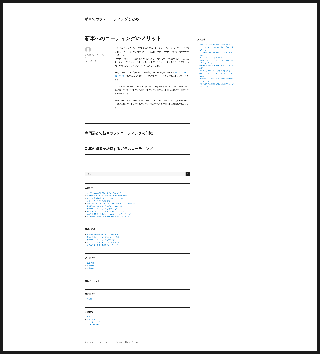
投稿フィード (92, 319)
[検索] (188, 174)
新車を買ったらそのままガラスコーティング (103, 234)
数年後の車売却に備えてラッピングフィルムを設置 (105, 206)
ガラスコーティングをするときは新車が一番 (103, 242)
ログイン (90, 317)
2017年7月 (91, 268)
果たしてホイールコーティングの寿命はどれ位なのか (106, 211)
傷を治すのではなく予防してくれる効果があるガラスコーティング (111, 203)
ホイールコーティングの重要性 (98, 201)
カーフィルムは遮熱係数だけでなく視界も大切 (104, 193)
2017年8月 (91, 266)
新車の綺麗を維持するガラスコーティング (102, 245)
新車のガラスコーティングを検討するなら (102, 209)
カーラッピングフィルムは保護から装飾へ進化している (107, 196)
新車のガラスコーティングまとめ (112, 18)
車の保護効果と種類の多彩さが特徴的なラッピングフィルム (109, 216)
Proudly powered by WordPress (125, 342)
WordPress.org (93, 325)
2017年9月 (91, 263)
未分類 (89, 299)
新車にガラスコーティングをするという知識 (103, 237)
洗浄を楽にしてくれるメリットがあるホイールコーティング (109, 214)
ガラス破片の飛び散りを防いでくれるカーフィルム (105, 198)
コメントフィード (93, 322)
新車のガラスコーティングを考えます (101, 240)
